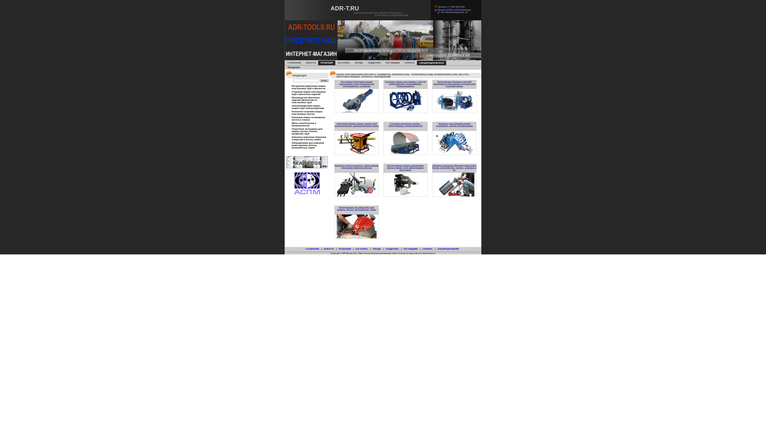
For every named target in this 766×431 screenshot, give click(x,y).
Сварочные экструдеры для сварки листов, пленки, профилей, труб (307, 131)
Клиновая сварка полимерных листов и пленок (308, 118)
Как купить (362, 249)
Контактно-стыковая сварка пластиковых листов (307, 112)
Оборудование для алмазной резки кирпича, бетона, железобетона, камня (308, 145)
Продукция (327, 63)
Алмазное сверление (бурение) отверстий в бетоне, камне (309, 138)
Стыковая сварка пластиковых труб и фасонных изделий (309, 93)
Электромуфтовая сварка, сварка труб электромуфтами (308, 107)
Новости (311, 63)
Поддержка (392, 249)
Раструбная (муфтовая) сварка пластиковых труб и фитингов (309, 87)
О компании (312, 249)
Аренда (359, 63)
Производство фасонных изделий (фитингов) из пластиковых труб (306, 100)
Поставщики (393, 63)
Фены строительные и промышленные (304, 124)
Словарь (410, 63)
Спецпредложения (448, 249)
